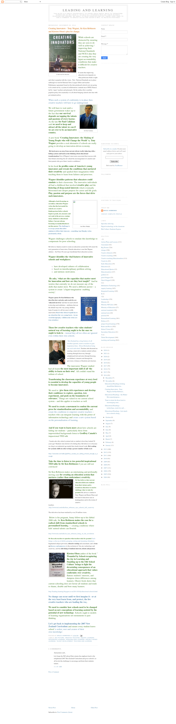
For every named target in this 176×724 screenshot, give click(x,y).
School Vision (105, 329)
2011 (105, 455)
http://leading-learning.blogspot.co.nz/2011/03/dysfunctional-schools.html (72, 591)
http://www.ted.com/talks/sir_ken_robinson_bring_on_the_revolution (71, 533)
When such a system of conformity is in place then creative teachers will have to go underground (70, 101)
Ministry (104, 302)
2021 (105, 353)
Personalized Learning (75, 639)
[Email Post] (81, 635)
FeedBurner (118, 165)
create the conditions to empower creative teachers (70, 411)
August (108, 423)
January (108, 445)
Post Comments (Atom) (64, 712)
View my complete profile (111, 214)
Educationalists (106, 272)
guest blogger (105, 277)
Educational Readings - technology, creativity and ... (115, 406)
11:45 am (58, 667)
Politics (103, 321)
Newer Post (52, 707)
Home (73, 707)
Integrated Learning (56, 639)
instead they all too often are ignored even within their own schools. (72, 334)
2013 (105, 449)
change (103, 250)
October (108, 417)
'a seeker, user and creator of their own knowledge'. (66, 630)
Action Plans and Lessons (109, 242)
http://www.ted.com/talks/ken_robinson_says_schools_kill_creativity (71, 507)
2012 (105, 452)
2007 (105, 468)
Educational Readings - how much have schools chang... (116, 412)
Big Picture (59, 637)
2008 (105, 465)
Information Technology (109, 285)
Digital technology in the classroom (112, 226)
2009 (105, 462)
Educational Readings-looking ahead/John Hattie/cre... (115, 385)
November (109, 381)
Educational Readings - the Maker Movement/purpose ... (116, 396)
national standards (107, 310)
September (109, 420)
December (109, 378)
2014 (105, 375)
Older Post (94, 707)
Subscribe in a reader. (110, 149)
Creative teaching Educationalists (112, 258)
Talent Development (65, 641)
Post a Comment (53, 672)
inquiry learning (87, 637)
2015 (105, 372)
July (107, 427)
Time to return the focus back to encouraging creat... (115, 401)
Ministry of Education (108, 307)
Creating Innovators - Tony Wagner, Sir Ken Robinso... (114, 390)
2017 (105, 366)
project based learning (108, 324)
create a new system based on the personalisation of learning (72, 418)
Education (104, 266)
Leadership (104, 299)
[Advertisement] (66, 689)
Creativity (104, 261)
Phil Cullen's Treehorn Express (111, 229)
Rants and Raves (106, 326)
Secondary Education (108, 332)
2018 (105, 363)
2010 (105, 458)
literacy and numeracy (58, 546)
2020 (105, 356)
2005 (105, 474)
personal (104, 315)
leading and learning (88, 10)
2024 (105, 350)
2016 (105, 369)
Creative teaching (72, 637)
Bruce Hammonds (64, 635)
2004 (105, 477)
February (109, 442)
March (108, 439)
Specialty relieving (107, 223)
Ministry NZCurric (107, 305)
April (107, 436)
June (107, 430)
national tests (105, 313)
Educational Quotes (107, 269)
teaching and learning (83, 641)
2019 (105, 360)
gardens (103, 275)
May (107, 433)
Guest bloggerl (106, 280)
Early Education (106, 264)
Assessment (105, 245)
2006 (105, 471)
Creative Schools (106, 253)
